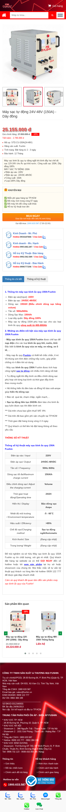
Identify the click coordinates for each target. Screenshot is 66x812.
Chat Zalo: (37, 237)
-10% (35, 134)
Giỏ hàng (57, 6)
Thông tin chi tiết (13, 279)
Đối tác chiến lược (14, 768)
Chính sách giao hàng (48, 772)
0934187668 (25, 237)
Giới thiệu (10, 763)
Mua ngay (33, 217)
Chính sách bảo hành (48, 768)
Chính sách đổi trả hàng (16, 772)
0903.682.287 (26, 247)
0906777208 (25, 267)
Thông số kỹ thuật (36, 279)
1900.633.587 (33, 223)
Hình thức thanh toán (48, 763)
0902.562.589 (26, 257)
